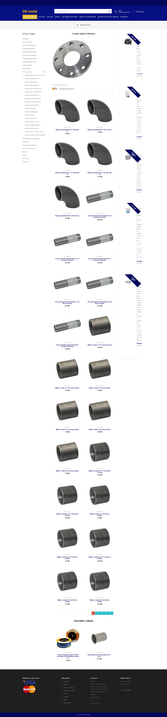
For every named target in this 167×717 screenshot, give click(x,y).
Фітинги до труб (27, 72)
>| (111, 613)
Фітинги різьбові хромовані (32, 125)
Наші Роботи (67, 702)
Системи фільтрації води (30, 145)
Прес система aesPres (31, 82)
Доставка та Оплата (69, 17)
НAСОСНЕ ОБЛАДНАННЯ (29, 55)
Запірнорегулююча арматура (31, 138)
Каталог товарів (27, 42)
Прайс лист (26, 161)
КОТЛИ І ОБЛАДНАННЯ (29, 45)
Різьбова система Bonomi (32, 95)
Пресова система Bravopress (33, 88)
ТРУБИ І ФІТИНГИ (27, 65)
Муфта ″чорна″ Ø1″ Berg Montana (99, 388)
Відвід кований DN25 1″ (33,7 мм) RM (100, 129)
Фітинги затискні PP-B (31, 118)
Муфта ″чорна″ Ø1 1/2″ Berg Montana (100, 345)
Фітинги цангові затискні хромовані (35, 135)
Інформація (26, 38)
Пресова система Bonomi (32, 85)
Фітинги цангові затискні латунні (34, 131)
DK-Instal (30, 11)
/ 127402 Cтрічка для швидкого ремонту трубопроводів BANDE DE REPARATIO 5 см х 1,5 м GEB (139, 224)
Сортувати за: (78, 92)
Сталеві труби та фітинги (32, 105)
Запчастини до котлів (29, 148)
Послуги (41, 17)
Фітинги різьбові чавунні (32, 128)
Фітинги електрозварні (31, 111)
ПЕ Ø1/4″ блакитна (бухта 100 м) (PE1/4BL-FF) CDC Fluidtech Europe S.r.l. (68, 656)
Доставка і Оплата (69, 690)
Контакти (124, 17)
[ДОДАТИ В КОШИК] (55, 107)
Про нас (50, 17)
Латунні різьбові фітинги (32, 78)
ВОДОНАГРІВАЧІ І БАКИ (29, 62)
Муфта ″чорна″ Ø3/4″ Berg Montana (67, 471)
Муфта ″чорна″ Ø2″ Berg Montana (99, 429)
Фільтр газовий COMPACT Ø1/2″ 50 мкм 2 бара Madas (139, 162)
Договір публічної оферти (108, 17)
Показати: (101, 92)
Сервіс (57, 17)
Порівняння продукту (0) (66, 89)
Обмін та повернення (87, 17)
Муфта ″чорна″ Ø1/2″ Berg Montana (67, 429)
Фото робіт (26, 158)
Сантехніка (26, 142)
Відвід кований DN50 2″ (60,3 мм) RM (67, 215)
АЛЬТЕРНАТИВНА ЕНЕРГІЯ (30, 52)
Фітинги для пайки (30, 108)
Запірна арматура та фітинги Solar (34, 75)
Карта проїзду (126, 690)
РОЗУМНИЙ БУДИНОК (29, 48)
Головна (66, 681)
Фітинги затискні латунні (32, 121)
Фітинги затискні (29, 115)
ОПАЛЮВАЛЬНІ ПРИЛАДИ (30, 58)
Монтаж (25, 151)
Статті (65, 693)
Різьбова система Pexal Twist (33, 101)
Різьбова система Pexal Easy (33, 98)
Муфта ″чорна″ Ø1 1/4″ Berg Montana (67, 388)
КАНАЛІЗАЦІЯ (26, 68)
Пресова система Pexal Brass (33, 92)
